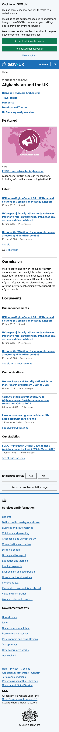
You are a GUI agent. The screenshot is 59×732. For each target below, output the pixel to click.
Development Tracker (14, 107)
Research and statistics (15, 633)
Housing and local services (17, 577)
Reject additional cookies (30, 48)
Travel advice (9, 97)
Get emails (12, 250)
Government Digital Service (17, 685)
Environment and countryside (18, 571)
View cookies (29, 55)
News (5, 622)
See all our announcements (17, 363)
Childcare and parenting (15, 533)
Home (5, 72)
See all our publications (15, 427)
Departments (9, 617)
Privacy (14, 668)
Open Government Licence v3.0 (19, 699)
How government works (15, 650)
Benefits (6, 516)
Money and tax (10, 582)
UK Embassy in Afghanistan (18, 112)
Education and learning (15, 560)
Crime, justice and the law (16, 544)
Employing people (12, 566)
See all (6, 244)
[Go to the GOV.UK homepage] (13, 64)
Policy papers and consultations (20, 639)
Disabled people (11, 549)
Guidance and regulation (16, 628)
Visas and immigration (14, 593)
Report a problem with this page (29, 487)
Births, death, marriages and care (21, 522)
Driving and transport (14, 555)
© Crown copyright (29, 724)
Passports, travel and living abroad (21, 588)
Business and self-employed (17, 527)
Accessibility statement (15, 672)
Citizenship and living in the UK (19, 538)
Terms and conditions (14, 676)
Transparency (9, 644)
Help (5, 668)
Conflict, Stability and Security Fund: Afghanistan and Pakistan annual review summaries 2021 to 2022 (25, 400)
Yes (32, 475)
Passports (8, 102)
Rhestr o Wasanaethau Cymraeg (20, 681)
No (45, 475)
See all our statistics (13, 458)
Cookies (25, 668)
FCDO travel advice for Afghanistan (22, 171)
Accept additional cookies (29, 41)
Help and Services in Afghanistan (21, 93)
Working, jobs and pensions (17, 599)
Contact (35, 672)
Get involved (9, 655)
